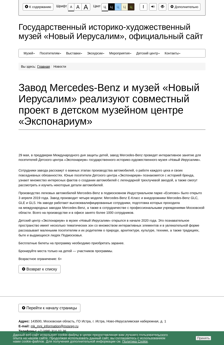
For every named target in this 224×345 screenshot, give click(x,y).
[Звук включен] (153, 6)
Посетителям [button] (50, 53)
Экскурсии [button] (95, 53)
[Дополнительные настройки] (162, 6)
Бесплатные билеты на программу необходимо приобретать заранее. (71, 243)
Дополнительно (186, 7)
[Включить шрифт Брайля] (143, 6)
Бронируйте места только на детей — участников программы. (66, 251)
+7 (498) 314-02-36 (52, 331)
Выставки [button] (73, 53)
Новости (59, 66)
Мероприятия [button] (119, 53)
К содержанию (39, 7)
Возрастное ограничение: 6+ (40, 259)
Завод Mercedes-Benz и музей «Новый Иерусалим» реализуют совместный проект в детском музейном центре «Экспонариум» (109, 104)
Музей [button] (28, 53)
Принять (203, 338)
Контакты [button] (172, 53)
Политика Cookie (135, 341)
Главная (43, 66)
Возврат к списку (41, 269)
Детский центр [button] (147, 53)
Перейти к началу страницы (51, 308)
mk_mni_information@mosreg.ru (54, 326)
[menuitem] (29, 53)
